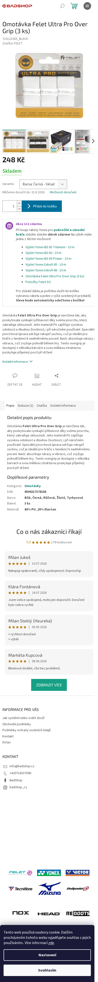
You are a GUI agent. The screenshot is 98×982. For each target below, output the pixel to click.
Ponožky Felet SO (38, 282)
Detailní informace (15, 361)
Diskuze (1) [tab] (25, 405)
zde (51, 942)
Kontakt (8, 736)
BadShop (16, 780)
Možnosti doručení (63, 192)
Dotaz (6, 742)
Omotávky (32, 486)
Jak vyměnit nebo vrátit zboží (23, 718)
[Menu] (87, 6)
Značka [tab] (42, 405)
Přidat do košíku (45, 206)
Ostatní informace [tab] (63, 405)
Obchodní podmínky (16, 724)
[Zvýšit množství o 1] (19, 203)
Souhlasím (47, 970)
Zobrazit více (49, 685)
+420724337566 (20, 773)
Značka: (12, 43)
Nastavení (47, 955)
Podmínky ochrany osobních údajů (26, 730)
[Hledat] (62, 6)
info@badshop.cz (22, 766)
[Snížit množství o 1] (19, 209)
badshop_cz (18, 787)
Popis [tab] (10, 405)
